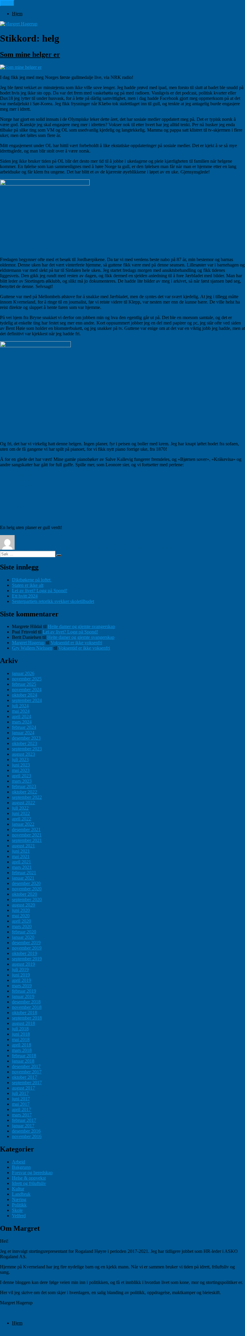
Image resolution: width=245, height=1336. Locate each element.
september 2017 (27, 1082)
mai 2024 (21, 711)
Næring (19, 1199)
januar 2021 (23, 877)
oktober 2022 (24, 791)
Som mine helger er (30, 54)
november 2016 (27, 1136)
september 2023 (27, 748)
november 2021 (27, 834)
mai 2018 (21, 1039)
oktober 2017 (24, 1077)
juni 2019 (21, 974)
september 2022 (27, 797)
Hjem (17, 13)
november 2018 (27, 1007)
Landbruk (21, 1194)
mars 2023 (22, 781)
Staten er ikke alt (27, 585)
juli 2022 (20, 808)
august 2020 (23, 904)
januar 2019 (23, 996)
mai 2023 (21, 770)
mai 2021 (21, 856)
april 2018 (21, 1044)
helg (121, 548)
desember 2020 (26, 883)
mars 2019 (22, 985)
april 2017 (21, 1109)
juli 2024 (20, 705)
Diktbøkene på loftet (32, 579)
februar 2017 (24, 1120)
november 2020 (27, 888)
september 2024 (27, 700)
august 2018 (23, 1023)
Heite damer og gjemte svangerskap (81, 626)
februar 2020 (24, 931)
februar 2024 (24, 727)
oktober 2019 (24, 953)
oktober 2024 (24, 694)
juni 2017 (21, 1098)
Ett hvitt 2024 (25, 595)
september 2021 (27, 840)
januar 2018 (23, 1061)
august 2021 (23, 845)
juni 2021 (21, 851)
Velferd (19, 1215)
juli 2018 (20, 1028)
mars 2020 (22, 926)
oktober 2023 (24, 743)
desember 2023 (26, 738)
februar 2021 (24, 872)
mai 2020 (21, 915)
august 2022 (23, 802)
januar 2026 (23, 673)
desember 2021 (26, 829)
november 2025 (27, 678)
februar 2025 (24, 684)
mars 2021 (22, 867)
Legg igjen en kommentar (166, 548)
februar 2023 (24, 786)
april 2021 (21, 861)
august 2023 (23, 754)
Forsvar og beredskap (32, 1172)
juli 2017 (20, 1093)
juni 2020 (21, 910)
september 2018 (27, 1017)
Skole (17, 1210)
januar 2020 (23, 937)
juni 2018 (21, 1034)
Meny (7, 3)
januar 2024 (23, 732)
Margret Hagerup (32, 548)
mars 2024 (22, 721)
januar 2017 (23, 1125)
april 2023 (21, 775)
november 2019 (27, 947)
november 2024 (27, 689)
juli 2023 (20, 759)
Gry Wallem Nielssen (32, 648)
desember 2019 (26, 942)
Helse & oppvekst (29, 1177)
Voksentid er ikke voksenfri (76, 642)
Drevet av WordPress (54, 1333)
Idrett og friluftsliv (29, 1183)
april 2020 (21, 921)
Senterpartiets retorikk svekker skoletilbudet (53, 601)
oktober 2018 (24, 1012)
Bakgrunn (100, 548)
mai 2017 (21, 1104)
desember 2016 (26, 1131)
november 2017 (27, 1071)
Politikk (19, 1204)
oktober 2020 (24, 894)
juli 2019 (20, 969)
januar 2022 (23, 824)
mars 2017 (22, 1114)
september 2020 (27, 899)
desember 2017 (26, 1066)
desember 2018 (26, 1001)
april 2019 (21, 980)
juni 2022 (21, 813)
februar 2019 (24, 991)
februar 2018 (24, 1055)
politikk (134, 548)
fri (112, 548)
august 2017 (23, 1087)
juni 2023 (21, 764)
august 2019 (23, 964)
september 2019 (27, 958)
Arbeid (18, 1161)
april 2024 (21, 716)
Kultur (18, 1188)
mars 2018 (22, 1050)
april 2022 (21, 818)
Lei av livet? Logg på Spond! (39, 590)
